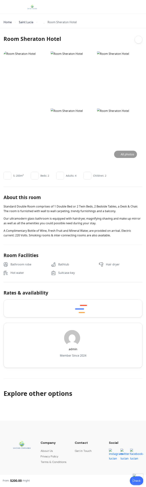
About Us (47, 451)
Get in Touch (83, 451)
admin (73, 349)
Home (8, 22)
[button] (130, 7)
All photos (127, 154)
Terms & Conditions (53, 462)
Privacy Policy (49, 456)
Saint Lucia (26, 22)
